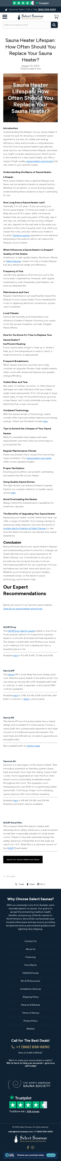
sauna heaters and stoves (39, 161)
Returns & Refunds (30, 1005)
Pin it (42, 884)
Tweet (21, 884)
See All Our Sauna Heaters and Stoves (23, 859)
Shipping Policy (31, 997)
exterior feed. (33, 745)
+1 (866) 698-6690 (33, 1047)
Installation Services (30, 989)
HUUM (10, 848)
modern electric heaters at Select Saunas (24, 528)
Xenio (26, 699)
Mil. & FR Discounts (30, 981)
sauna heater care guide (38, 458)
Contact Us (31, 941)
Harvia (11, 674)
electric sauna (27, 631)
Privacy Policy (30, 1020)
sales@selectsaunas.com (20, 1131)
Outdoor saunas (21, 235)
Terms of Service (30, 1012)
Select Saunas (13, 261)
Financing (31, 957)
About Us (30, 949)
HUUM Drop (14, 631)
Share (32, 884)
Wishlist (31, 1028)
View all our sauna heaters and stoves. (23, 608)
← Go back (9, 876)
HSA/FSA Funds (30, 973)
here (45, 421)
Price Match (31, 965)
